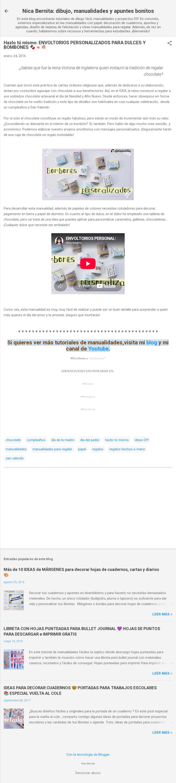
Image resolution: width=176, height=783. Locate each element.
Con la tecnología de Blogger (88, 755)
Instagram (89, 396)
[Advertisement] (88, 509)
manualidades (16, 449)
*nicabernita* (97, 358)
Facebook (89, 409)
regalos (97, 449)
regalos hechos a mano (127, 449)
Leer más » (162, 614)
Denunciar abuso (88, 773)
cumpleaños (36, 440)
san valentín (15, 458)
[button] (169, 43)
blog (151, 342)
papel (82, 449)
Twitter (89, 383)
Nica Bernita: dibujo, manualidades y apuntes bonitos (88, 11)
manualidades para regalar (52, 449)
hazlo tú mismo (117, 440)
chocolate (13, 440)
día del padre (89, 440)
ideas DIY (142, 440)
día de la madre (62, 440)
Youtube (98, 349)
